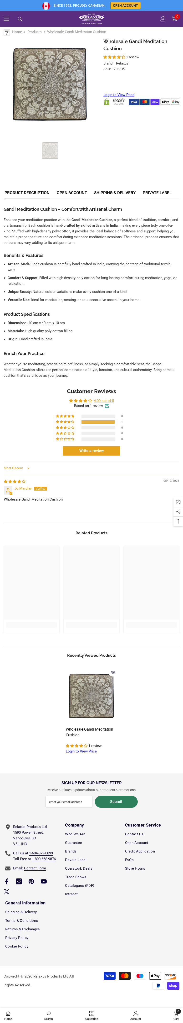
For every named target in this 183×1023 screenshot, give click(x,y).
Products (34, 32)
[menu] (6, 19)
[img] (14, 481)
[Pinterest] (31, 881)
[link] (31, 625)
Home (17, 32)
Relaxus (122, 63)
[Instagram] (19, 881)
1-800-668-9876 (44, 859)
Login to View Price (118, 95)
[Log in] (163, 18)
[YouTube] (43, 881)
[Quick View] (113, 672)
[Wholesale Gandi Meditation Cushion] (91, 696)
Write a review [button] (91, 450)
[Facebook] (6, 881)
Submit (116, 801)
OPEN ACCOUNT (72, 192)
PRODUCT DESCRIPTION (27, 192)
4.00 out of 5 (104, 401)
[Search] (20, 19)
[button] (114, 57)
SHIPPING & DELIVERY (115, 192)
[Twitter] (6, 891)
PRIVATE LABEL (157, 192)
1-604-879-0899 (41, 853)
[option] (50, 84)
